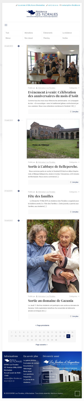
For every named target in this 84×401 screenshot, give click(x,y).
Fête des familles (40, 196)
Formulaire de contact (31, 363)
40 (56, 340)
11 (52, 332)
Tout (7, 33)
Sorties (65, 38)
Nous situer (27, 371)
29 (60, 336)
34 (32, 340)
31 (68, 336)
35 (36, 340)
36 (40, 340)
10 (48, 332)
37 (44, 340)
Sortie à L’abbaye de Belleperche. (53, 166)
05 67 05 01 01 (53, 5)
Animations (29, 33)
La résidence (67, 33)
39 (52, 340)
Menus (8, 38)
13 (60, 332)
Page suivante (41, 345)
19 (20, 336)
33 (28, 340)
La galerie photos (29, 360)
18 (16, 336)
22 (32, 336)
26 (48, 336)
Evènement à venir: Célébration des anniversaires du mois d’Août (53, 94)
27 (52, 336)
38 (48, 340)
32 (72, 336)
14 (64, 332)
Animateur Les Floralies (46, 88)
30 (64, 336)
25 (44, 336)
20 (24, 336)
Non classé (29, 38)
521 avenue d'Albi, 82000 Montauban (31, 5)
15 (68, 332)
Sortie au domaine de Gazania (50, 300)
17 (11, 336)
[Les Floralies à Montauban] (42, 15)
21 (28, 336)
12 (56, 332)
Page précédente (43, 325)
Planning (47, 38)
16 (72, 332)
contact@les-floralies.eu (71, 5)
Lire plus (75, 112)
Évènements (48, 33)
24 (40, 336)
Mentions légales (57, 393)
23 (36, 336)
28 (56, 336)
